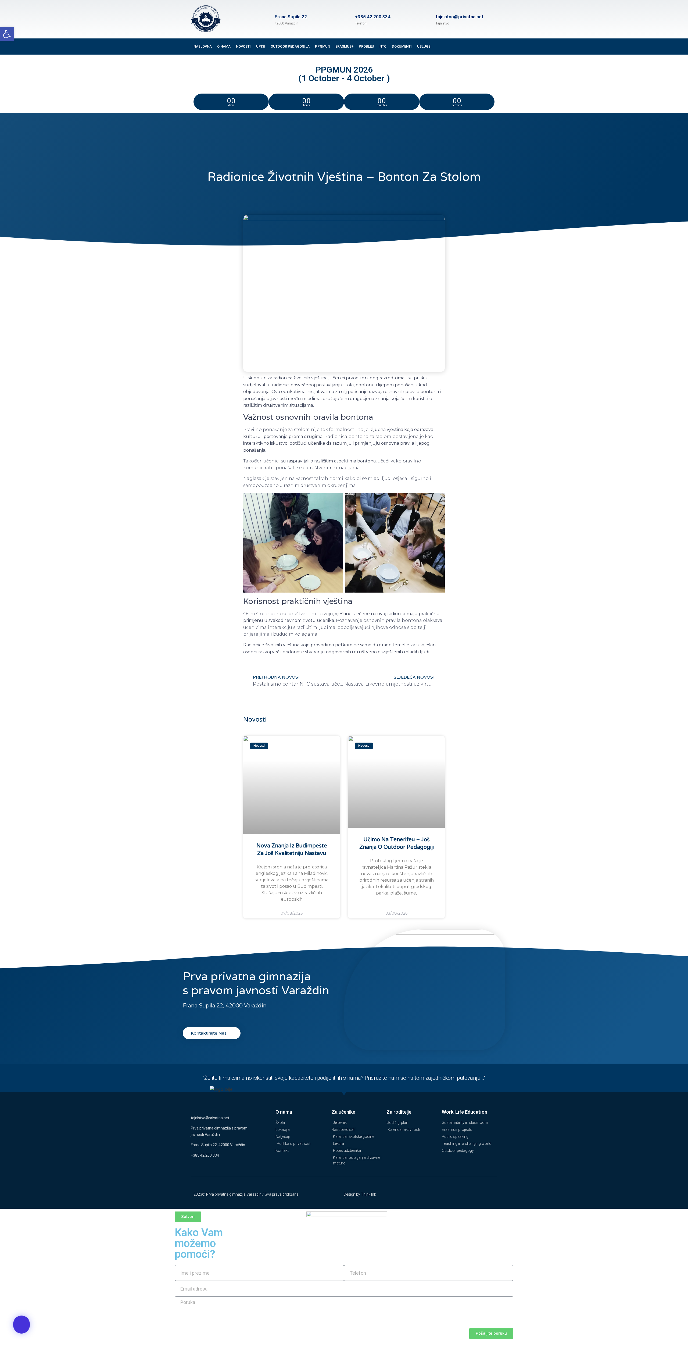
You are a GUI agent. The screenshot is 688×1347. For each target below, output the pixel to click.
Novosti (243, 46)
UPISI (260, 46)
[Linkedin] (482, 51)
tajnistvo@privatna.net (210, 1118)
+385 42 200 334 (372, 16)
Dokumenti (402, 46)
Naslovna (203, 46)
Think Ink (368, 1194)
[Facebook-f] (482, 42)
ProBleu (366, 46)
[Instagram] (493, 42)
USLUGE (423, 46)
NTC (382, 46)
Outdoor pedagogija (290, 46)
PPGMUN (322, 46)
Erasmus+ (344, 46)
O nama (224, 46)
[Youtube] (493, 51)
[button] (7, 34)
